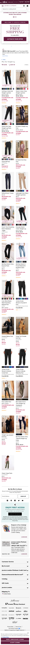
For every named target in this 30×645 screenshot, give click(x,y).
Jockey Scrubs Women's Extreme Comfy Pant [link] (8, 372)
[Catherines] (25, 608)
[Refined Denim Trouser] (8, 181)
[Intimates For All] (4, 618)
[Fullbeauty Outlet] (15, 622)
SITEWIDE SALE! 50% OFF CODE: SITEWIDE (15, 12)
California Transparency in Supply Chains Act (14, 630)
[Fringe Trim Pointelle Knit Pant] (22, 325)
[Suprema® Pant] (8, 149)
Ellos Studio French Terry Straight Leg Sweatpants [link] (21, 404)
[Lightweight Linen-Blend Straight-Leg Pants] (22, 181)
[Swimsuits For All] (18, 615)
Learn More (5, 56)
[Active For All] (25, 614)
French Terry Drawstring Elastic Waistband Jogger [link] (8, 229)
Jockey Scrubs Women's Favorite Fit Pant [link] (22, 303)
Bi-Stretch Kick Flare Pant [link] (21, 160)
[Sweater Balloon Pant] (8, 325)
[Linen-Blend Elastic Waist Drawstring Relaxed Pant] (8, 289)
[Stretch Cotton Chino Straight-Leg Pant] (22, 79)
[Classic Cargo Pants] (8, 462)
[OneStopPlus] (4, 608)
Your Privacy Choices (13, 628)
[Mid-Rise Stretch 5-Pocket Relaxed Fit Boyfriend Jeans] (22, 251)
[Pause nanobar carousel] (13, 17)
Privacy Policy (10, 626)
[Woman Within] (11, 608)
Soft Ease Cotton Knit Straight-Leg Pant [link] (7, 92)
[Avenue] (11, 611)
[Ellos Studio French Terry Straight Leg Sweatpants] (22, 389)
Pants (4, 59)
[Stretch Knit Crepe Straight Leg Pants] (8, 114)
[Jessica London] (4, 611)
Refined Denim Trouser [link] (8, 193)
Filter (5, 64)
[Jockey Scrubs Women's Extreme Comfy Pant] (8, 357)
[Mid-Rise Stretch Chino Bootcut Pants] (8, 251)
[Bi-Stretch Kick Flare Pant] (22, 149)
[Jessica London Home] (10, 5)
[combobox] (15, 9)
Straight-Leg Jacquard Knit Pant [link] (7, 436)
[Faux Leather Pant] (8, 389)
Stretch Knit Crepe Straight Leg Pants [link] (6, 127)
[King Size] (25, 618)
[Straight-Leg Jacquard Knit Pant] (8, 424)
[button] (24, 6)
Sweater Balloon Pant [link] (7, 337)
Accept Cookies (15, 642)
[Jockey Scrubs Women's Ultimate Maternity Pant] (22, 357)
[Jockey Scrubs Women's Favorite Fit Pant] (22, 289)
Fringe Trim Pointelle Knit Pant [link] (21, 338)
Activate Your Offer (15, 39)
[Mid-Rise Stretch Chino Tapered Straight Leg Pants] (22, 424)
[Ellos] (25, 611)
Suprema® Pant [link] (6, 162)
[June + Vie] (4, 615)
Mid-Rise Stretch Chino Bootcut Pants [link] (8, 265)
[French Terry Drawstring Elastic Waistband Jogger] (8, 215)
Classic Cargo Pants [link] (7, 474)
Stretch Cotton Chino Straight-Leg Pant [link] (21, 92)
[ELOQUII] (11, 614)
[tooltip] (5, 2)
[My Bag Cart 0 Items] (27, 6)
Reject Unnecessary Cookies (15, 639)
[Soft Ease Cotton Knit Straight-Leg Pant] (8, 79)
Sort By (12, 64)
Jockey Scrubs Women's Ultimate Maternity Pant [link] (22, 372)
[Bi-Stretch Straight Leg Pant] (22, 114)
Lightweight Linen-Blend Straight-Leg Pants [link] (22, 194)
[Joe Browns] (18, 611)
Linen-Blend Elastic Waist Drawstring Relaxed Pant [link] (7, 303)
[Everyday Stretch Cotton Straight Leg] (22, 215)
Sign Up (23, 496)
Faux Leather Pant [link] (6, 401)
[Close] (28, 633)
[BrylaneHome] (18, 618)
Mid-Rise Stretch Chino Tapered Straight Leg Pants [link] (22, 439)
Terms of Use (18, 626)
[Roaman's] (18, 608)
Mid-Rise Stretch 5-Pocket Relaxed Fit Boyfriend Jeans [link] (21, 266)
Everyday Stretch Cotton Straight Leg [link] (21, 228)
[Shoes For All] (11, 618)
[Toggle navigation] (2, 5)
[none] (8, 79)
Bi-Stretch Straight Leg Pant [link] (22, 127)
